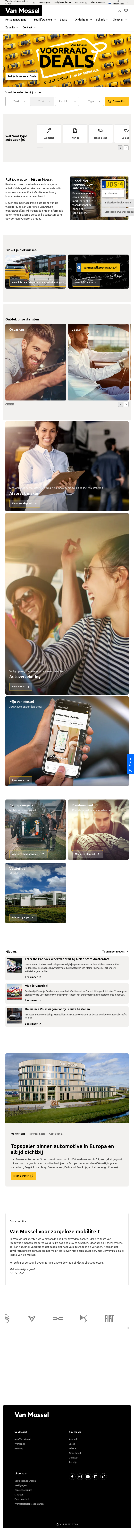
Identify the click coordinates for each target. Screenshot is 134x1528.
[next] (126, 147)
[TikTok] (103, 1476)
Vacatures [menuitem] (79, 2)
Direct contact (22, 1499)
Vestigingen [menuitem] (44, 2)
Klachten (19, 1494)
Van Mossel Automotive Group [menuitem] (16, 2)
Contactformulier (23, 1490)
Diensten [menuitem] (118, 19)
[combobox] (17, 101)
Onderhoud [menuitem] (82, 19)
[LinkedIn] (95, 1476)
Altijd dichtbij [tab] (18, 1133)
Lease (72, 1444)
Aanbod (73, 1439)
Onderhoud (75, 1453)
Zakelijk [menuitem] (10, 27)
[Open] (25, 101)
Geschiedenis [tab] (56, 1133)
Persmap (19, 1448)
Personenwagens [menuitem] (15, 19)
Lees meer (31, 977)
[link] (49, 133)
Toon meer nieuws (113, 951)
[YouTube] (88, 1476)
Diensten (73, 1457)
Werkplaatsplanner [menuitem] (62, 2)
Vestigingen (21, 1485)
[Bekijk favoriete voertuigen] (126, 10)
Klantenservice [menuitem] (98, 2)
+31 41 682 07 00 (69, 1524)
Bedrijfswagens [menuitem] (43, 19)
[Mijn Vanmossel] (119, 10)
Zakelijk (73, 1462)
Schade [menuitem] (100, 19)
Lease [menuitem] (63, 19)
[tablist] (67, 1134)
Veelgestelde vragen (25, 1481)
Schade (72, 1448)
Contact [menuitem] (27, 27)
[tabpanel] (67, 1088)
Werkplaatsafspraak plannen (29, 1504)
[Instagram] (80, 1476)
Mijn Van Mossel (23, 1439)
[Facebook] (72, 1476)
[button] (119, 10)
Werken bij (20, 1444)
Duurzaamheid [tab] (37, 1133)
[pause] (128, 1328)
